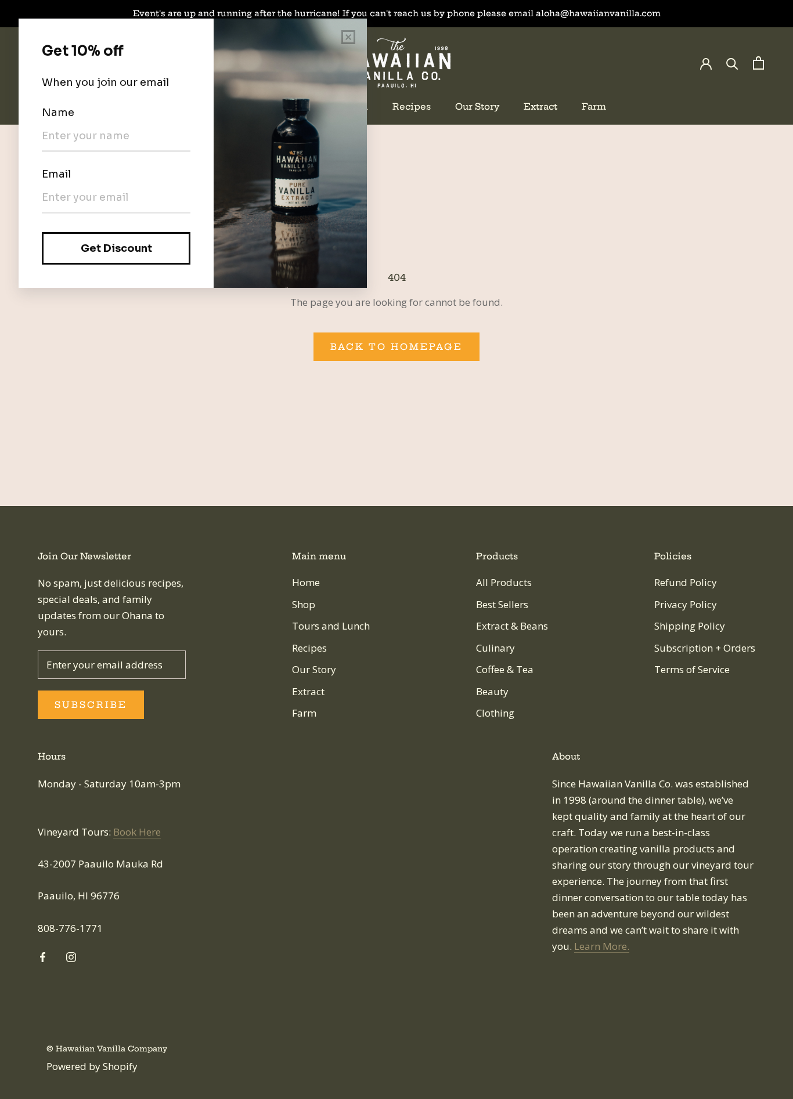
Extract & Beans (512, 625)
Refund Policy (685, 582)
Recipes (411, 106)
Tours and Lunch (331, 625)
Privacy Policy (685, 604)
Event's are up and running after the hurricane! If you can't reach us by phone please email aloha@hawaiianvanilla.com (397, 13)
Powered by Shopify (92, 1066)
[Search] (732, 63)
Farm (594, 106)
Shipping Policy (689, 625)
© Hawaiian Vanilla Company (106, 1048)
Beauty (492, 691)
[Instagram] (71, 956)
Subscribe (91, 704)
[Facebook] (43, 956)
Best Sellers (502, 604)
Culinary (495, 648)
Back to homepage (396, 346)
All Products (504, 582)
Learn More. (601, 946)
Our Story (477, 106)
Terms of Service (692, 669)
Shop (303, 604)
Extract (540, 106)
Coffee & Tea (505, 669)
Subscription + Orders (704, 648)
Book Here (137, 831)
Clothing (495, 713)
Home (306, 582)
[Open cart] (758, 63)
